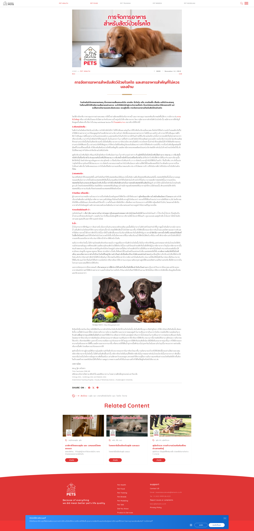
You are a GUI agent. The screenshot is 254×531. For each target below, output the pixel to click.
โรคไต (118, 395)
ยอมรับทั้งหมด (217, 525)
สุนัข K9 (158, 440)
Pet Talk (120, 505)
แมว (113, 395)
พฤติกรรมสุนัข (73, 440)
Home (74, 71)
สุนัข (90, 395)
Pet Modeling (189, 3)
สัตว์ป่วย (84, 395)
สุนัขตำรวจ (165, 440)
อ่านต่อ (71, 460)
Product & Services (125, 513)
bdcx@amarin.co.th (158, 504)
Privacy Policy (156, 507)
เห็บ (117, 440)
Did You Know (123, 509)
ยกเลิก (201, 525)
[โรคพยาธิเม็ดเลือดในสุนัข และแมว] (127, 425)
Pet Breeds (157, 3)
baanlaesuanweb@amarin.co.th (169, 492)
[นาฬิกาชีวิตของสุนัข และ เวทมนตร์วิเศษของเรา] (83, 425)
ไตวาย (124, 395)
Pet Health (63, 3)
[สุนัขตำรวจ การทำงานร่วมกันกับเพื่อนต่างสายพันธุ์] (170, 425)
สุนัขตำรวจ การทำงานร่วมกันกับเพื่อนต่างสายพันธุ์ (169, 447)
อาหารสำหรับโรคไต (104, 395)
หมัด (113, 440)
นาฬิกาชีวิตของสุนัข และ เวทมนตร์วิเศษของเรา (83, 447)
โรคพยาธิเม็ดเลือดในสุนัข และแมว (124, 445)
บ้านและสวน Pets (119, 122)
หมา (94, 395)
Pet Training (125, 3)
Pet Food (94, 3)
